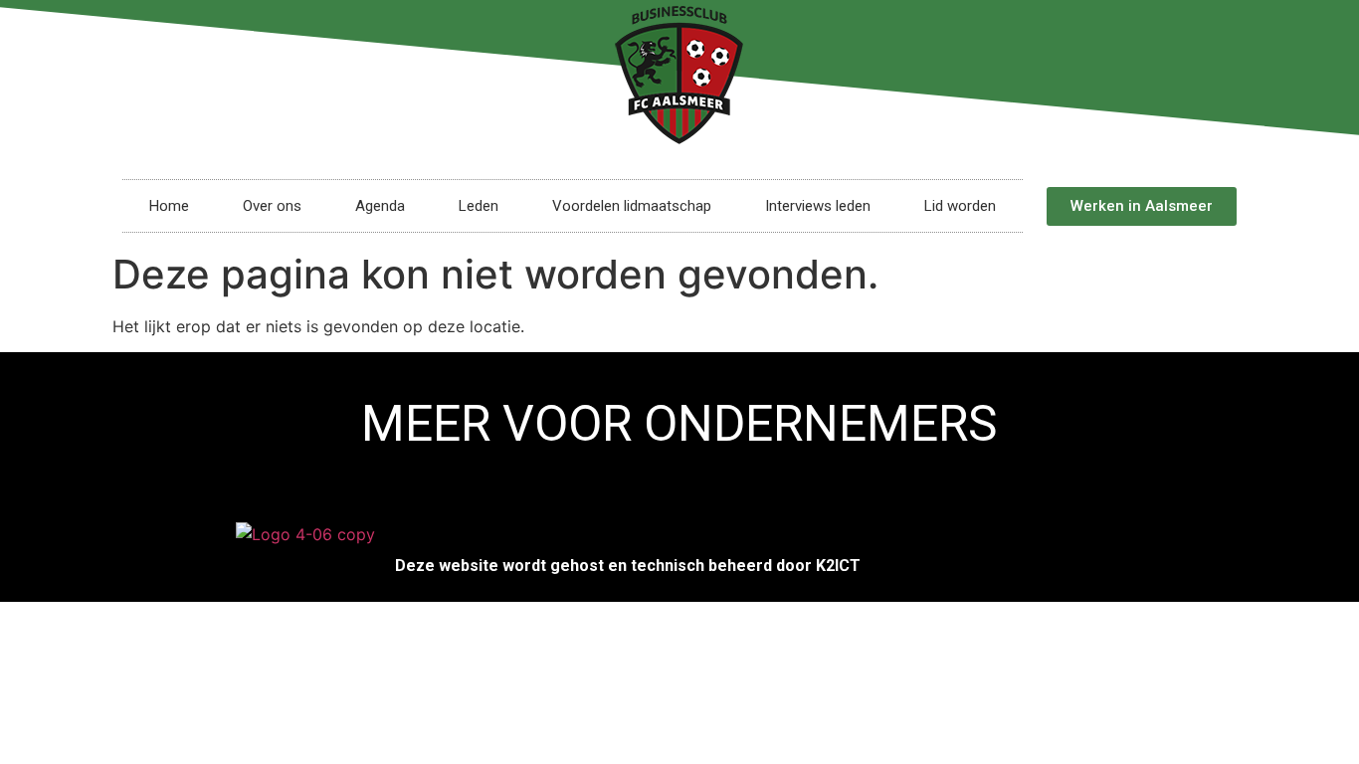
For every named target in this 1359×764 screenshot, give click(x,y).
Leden (478, 206)
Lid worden (960, 206)
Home (169, 206)
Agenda (380, 206)
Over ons (272, 206)
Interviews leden (818, 206)
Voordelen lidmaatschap (631, 206)
